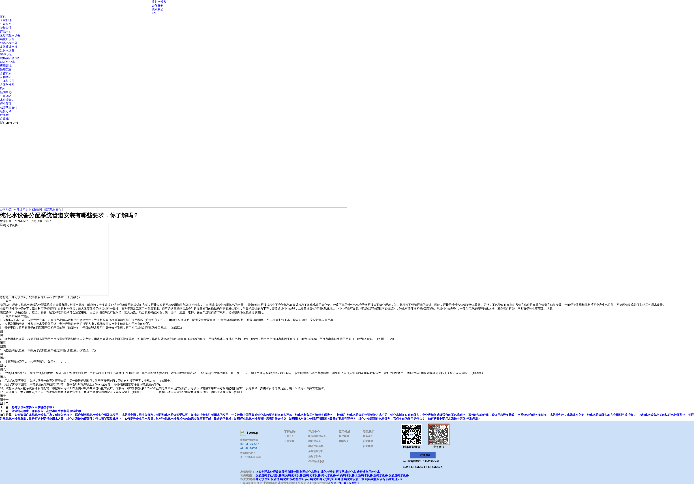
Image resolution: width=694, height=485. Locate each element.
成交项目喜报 (8, 107)
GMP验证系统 (316, 461)
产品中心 (6, 31)
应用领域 (6, 65)
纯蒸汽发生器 (8, 42)
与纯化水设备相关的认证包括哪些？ (662, 414)
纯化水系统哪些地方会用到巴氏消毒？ (611, 414)
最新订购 (6, 111)
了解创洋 (6, 20)
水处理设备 (297, 479)
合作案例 (157, 5)
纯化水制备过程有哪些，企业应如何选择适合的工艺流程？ (428, 414)
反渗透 (275, 479)
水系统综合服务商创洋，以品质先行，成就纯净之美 (551, 414)
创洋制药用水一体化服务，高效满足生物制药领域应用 (46, 411)
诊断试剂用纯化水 (368, 471)
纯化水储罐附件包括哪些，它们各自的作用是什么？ (392, 418)
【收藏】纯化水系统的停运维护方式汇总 (361, 414)
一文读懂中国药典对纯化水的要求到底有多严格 (261, 414)
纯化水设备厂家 (354, 479)
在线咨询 (425, 455)
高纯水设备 (347, 475)
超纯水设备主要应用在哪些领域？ (33, 407)
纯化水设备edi (330, 475)
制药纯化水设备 (310, 471)
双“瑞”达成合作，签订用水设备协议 (491, 414)
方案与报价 (7, 80)
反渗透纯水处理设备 (269, 475)
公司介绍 (6, 23)
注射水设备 (159, 1)
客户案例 (344, 436)
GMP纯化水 (7, 61)
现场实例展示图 (10, 58)
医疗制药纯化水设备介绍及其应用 (97, 414)
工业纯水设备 (364, 475)
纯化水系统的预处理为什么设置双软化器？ (94, 418)
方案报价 (344, 441)
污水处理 (392, 479)
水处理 (339, 479)
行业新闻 (6, 103)
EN (154, 12)
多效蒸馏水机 (8, 46)
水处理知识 (7, 99)
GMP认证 (6, 54)
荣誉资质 (6, 27)
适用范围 (6, 69)
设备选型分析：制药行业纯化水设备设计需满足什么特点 (250, 418)
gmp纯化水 (312, 479)
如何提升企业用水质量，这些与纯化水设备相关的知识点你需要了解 (167, 418)
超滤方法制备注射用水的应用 (209, 414)
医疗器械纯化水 (346, 471)
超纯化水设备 (312, 475)
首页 (3, 16)
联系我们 (157, 9)
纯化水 (284, 479)
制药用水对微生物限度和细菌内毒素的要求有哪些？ (322, 418)
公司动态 (6, 96)
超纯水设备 (380, 475)
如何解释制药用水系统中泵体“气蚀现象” (454, 418)
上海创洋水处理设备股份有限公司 (277, 471)
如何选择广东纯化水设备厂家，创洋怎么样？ (43, 414)
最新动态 (368, 436)
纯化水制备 (327, 479)
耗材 (3, 88)
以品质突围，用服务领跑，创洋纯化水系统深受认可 (154, 414)
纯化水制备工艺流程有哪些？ (314, 414)
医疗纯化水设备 (10, 35)
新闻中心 (6, 92)
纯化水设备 (7, 39)
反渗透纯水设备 (399, 475)
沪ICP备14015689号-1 (345, 482)
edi (400, 479)
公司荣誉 (289, 441)
